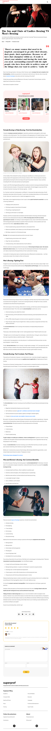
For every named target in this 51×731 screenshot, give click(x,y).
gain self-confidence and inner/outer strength (29, 410)
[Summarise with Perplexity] (33, 614)
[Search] (47, 2)
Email (28, 663)
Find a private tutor (30, 716)
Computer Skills (6, 696)
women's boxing (10, 76)
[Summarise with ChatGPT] (18, 614)
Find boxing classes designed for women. (13, 455)
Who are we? (29, 720)
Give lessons (5, 720)
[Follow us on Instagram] (37, 726)
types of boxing (15, 520)
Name (6, 663)
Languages (30, 700)
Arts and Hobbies (31, 693)
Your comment (7, 649)
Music (4, 703)
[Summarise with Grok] (29, 614)
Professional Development (33, 703)
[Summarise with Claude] (22, 614)
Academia (5, 693)
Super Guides (30, 706)
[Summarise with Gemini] (26, 614)
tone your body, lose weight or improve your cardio (23, 416)
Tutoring (5, 706)
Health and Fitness (7, 700)
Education (30, 696)
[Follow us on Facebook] (14, 726)
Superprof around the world (9, 716)
